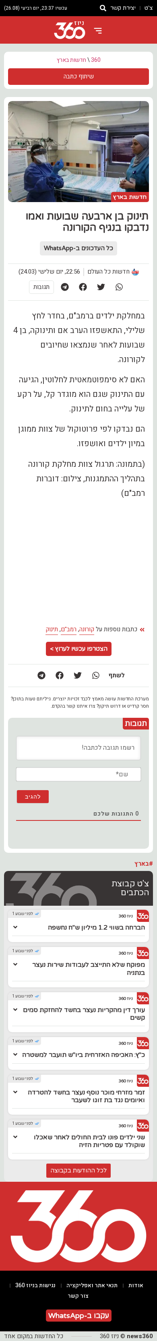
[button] (119, 287)
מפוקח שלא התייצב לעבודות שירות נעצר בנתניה (88, 968)
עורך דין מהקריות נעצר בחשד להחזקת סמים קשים (84, 1014)
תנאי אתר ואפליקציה (92, 1285)
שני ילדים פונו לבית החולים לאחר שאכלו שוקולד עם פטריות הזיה (89, 1141)
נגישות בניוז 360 (35, 1285)
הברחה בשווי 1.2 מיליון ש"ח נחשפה (96, 928)
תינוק (51, 629)
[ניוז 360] (70, 31)
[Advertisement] (78, 562)
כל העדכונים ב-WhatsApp (78, 248)
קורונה (86, 629)
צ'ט (149, 7)
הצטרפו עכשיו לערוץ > (78, 648)
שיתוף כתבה (79, 76)
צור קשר (78, 1296)
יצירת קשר (123, 7)
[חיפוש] (103, 8)
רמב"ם (68, 629)
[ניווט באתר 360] (97, 30)
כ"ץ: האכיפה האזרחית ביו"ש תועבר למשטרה (83, 1055)
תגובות (41, 287)
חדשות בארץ (71, 60)
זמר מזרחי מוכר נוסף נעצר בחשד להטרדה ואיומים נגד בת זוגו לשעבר (86, 1096)
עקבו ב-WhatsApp (78, 1315)
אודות (135, 1285)
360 (96, 60)
